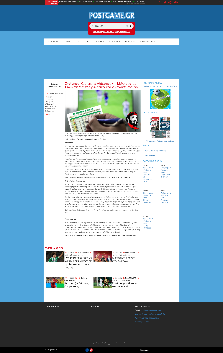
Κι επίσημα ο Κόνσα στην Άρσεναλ (123, 259)
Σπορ (88, 42)
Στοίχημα (49, 101)
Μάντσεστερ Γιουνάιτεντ (50, 107)
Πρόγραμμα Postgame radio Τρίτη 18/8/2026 (147, 223)
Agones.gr (136, 3)
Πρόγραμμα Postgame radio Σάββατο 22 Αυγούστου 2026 (147, 174)
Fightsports (115, 42)
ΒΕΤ (50, 97)
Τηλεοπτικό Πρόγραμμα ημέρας (160, 141)
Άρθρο (50, 99)
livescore (142, 3)
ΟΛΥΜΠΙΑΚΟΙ (130, 42)
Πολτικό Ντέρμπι (147, 42)
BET (50, 114)
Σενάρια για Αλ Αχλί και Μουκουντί (124, 284)
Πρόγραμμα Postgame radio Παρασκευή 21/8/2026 (165, 172)
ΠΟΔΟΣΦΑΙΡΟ (83, 252)
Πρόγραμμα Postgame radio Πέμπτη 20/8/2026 (147, 197)
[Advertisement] (111, 62)
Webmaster (144, 350)
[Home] (111, 15)
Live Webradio (150, 155)
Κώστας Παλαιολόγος (55, 85)
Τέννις (78, 42)
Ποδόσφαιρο (52, 42)
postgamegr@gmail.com (151, 310)
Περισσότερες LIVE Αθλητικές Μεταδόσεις (111, 31)
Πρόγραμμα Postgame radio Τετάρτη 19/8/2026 (165, 197)
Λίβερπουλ (49, 104)
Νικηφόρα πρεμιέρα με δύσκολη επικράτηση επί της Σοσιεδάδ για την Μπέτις (78, 262)
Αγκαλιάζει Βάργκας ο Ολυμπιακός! (77, 284)
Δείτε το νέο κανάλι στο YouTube (160, 86)
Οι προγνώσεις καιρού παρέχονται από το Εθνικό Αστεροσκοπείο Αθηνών (108, 343)
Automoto (100, 42)
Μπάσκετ (67, 42)
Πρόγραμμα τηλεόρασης (155, 150)
